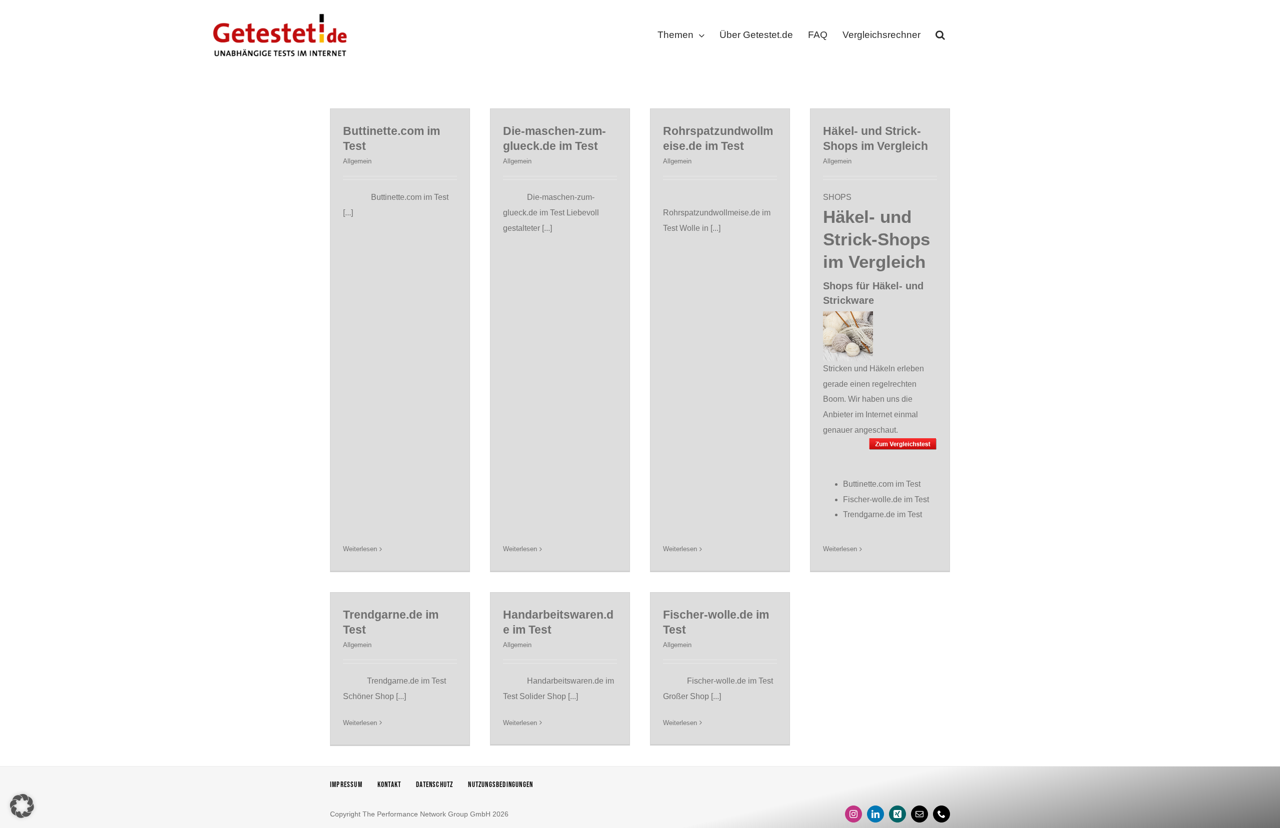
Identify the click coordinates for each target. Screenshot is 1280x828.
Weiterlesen (360, 549)
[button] (940, 37)
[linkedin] (875, 814)
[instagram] (853, 814)
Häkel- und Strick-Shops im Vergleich (876, 239)
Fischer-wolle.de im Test (886, 499)
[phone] (941, 814)
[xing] (897, 814)
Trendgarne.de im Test (882, 514)
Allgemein (357, 161)
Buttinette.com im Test (881, 484)
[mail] (919, 814)
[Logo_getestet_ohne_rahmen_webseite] (278, 11)
